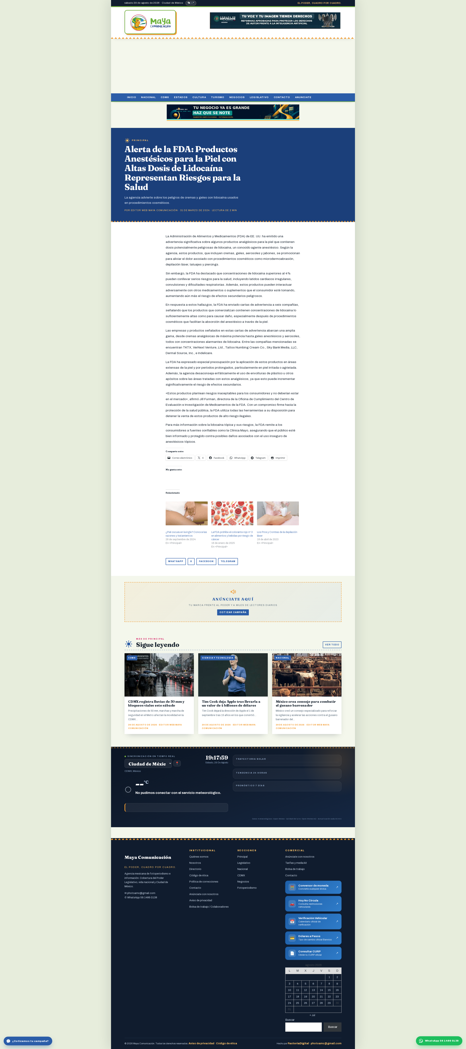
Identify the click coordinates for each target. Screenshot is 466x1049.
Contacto (282, 97)
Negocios (237, 97)
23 (337, 996)
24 (289, 1003)
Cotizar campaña (233, 612)
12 (305, 990)
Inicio (131, 97)
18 (297, 996)
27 (313, 1003)
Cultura (199, 97)
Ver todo (332, 644)
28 (321, 1003)
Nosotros (195, 862)
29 (329, 1003)
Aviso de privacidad (200, 900)
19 (305, 996)
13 (313, 990)
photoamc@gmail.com (141, 893)
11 (297, 990)
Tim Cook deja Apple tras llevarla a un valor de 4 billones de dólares (231, 703)
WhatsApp (175, 561)
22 (329, 996)
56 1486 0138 (148, 897)
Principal (140, 140)
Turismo (217, 97)
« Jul (312, 1015)
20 (313, 996)
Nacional (148, 97)
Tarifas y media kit (296, 862)
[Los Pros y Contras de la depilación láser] (278, 513)
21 (321, 996)
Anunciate (303, 97)
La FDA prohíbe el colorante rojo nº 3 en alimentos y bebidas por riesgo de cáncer (232, 536)
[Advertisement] (233, 66)
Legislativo (259, 97)
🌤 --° (190, 3)
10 (289, 990)
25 (297, 1003)
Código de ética (198, 875)
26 (305, 1003)
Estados (180, 97)
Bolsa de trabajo (295, 869)
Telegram (228, 561)
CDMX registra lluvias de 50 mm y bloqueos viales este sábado (156, 703)
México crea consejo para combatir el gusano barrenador (306, 703)
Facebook (206, 561)
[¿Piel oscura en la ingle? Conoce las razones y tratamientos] (187, 513)
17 (289, 996)
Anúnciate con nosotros (203, 894)
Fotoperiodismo (247, 887)
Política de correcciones (203, 881)
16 (337, 990)
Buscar (290, 1019)
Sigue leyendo (157, 645)
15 (329, 990)
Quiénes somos (198, 856)
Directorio (195, 869)
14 (321, 990)
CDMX (165, 97)
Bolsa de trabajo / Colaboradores (209, 906)
